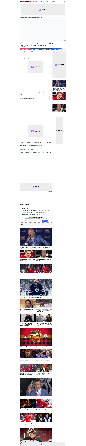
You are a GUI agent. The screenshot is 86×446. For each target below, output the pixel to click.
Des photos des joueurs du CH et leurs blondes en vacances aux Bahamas (36, 210)
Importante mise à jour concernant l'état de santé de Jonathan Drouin (35, 212)
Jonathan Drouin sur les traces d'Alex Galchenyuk (31, 214)
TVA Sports (64, 40)
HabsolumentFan (24, 46)
